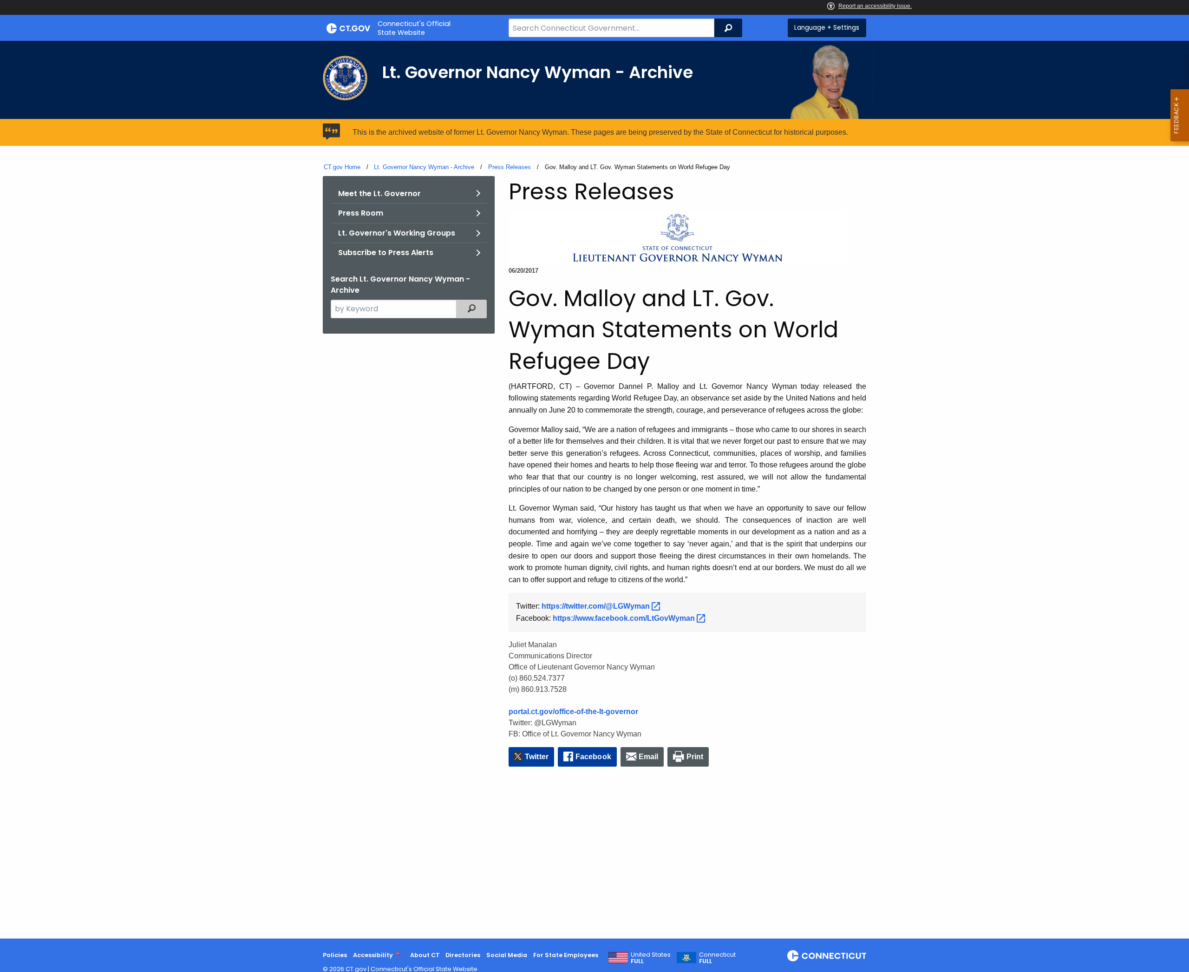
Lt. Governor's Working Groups (396, 233)
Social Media (506, 955)
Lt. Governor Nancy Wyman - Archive (424, 167)
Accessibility (373, 955)
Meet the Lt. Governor (379, 193)
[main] (594, 490)
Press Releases (509, 167)
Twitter (537, 757)
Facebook (593, 757)
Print (695, 757)
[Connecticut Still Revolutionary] (826, 955)
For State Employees (565, 955)
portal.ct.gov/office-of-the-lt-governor (573, 712)
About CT (425, 955)
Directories (462, 955)
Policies (335, 955)
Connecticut (717, 958)
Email (649, 757)
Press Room (360, 213)
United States (651, 958)
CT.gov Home (342, 167)
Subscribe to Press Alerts (385, 252)
